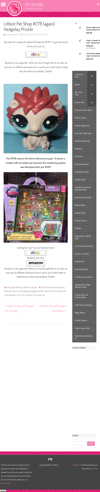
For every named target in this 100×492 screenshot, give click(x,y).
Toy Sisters (33, 4)
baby (63, 287)
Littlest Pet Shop (16, 287)
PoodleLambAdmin (12, 34)
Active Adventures (52, 287)
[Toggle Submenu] (91, 76)
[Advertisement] (84, 391)
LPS (18, 295)
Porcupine (37, 295)
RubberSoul (77, 465)
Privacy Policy (6, 483)
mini (22, 295)
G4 (8, 287)
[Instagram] (51, 459)
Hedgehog (26, 291)
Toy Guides (33, 287)
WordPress (94, 468)
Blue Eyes (8, 291)
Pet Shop (28, 295)
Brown (15, 291)
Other (26, 287)
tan (43, 295)
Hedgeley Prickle (36, 291)
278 (43, 287)
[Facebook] (48, 459)
